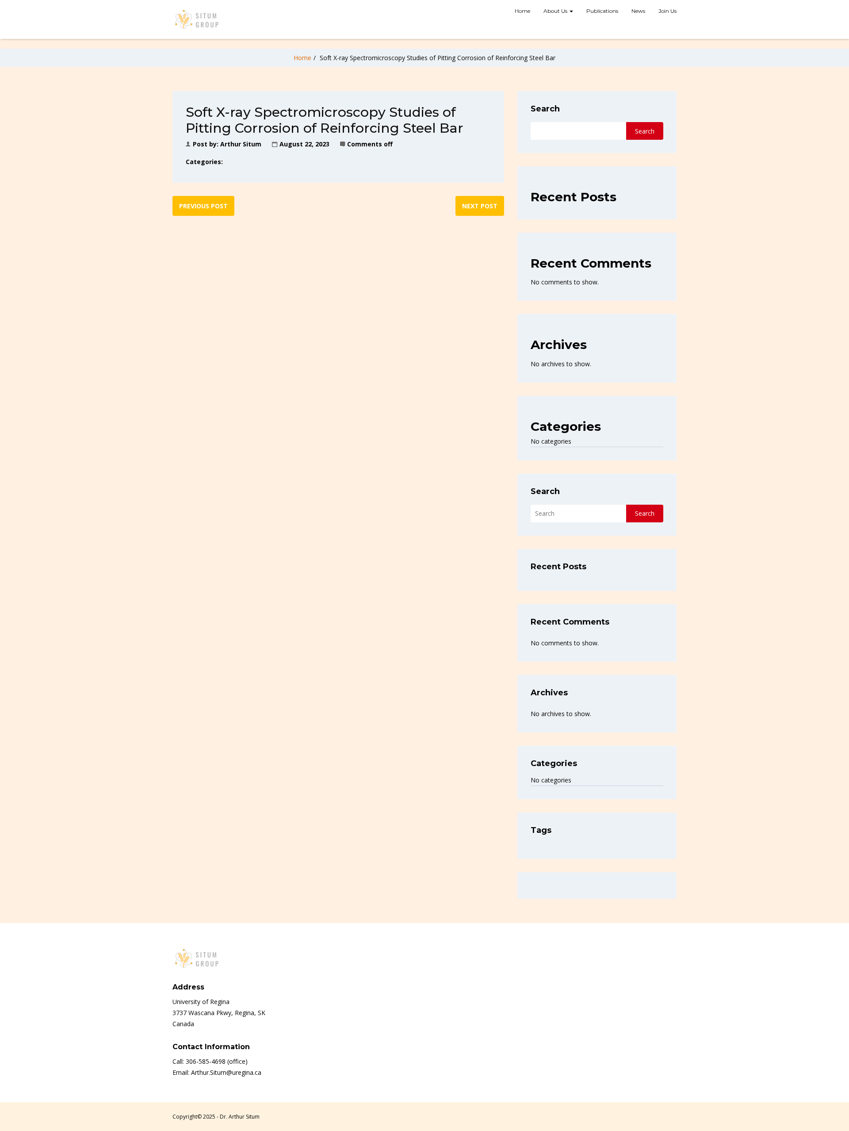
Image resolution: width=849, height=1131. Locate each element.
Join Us (667, 11)
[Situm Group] (196, 19)
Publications (602, 11)
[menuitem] (522, 12)
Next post (479, 206)
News (638, 11)
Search (545, 108)
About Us (556, 11)
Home (522, 11)
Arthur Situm (240, 144)
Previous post (203, 206)
